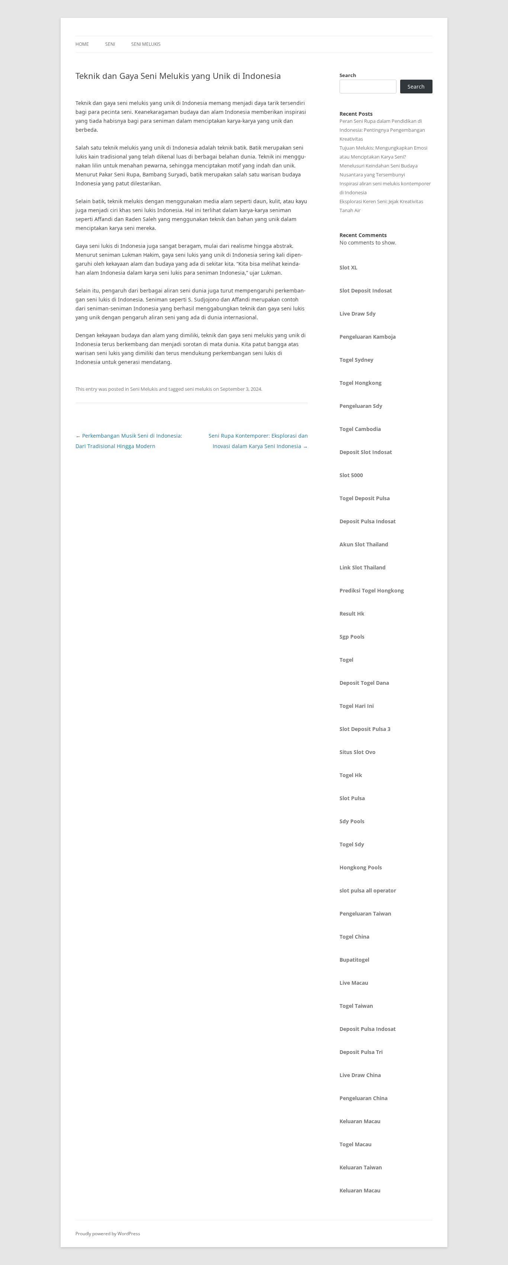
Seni (110, 44)
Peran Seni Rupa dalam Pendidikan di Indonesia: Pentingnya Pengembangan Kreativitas (382, 130)
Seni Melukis (146, 44)
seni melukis (198, 389)
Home (82, 44)
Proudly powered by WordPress (107, 1233)
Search (348, 75)
